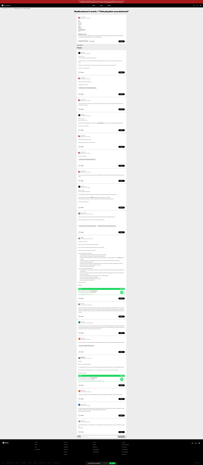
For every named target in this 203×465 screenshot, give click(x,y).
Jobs (36, 447)
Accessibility (35, 462)
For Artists (66, 444)
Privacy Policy (17, 462)
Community (7, 5)
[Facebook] (199, 443)
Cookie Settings (23, 462)
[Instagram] (192, 443)
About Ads (30, 462)
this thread (87, 60)
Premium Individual (125, 444)
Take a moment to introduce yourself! (97, 380)
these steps (108, 2)
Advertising (66, 449)
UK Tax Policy (49, 462)
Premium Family (125, 449)
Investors (65, 451)
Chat (101, 5)
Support (94, 444)
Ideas (109, 5)
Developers (66, 447)
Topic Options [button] (79, 45)
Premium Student (125, 451)
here (91, 123)
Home (8, 8)
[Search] (194, 5)
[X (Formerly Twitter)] (196, 443)
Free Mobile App (96, 449)
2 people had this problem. (83, 41)
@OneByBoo (97, 247)
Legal (3, 462)
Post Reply (121, 436)
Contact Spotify (96, 451)
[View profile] (79, 17)
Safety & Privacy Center (9, 462)
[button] (124, 17)
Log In (197, 5)
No (106, 463)
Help (93, 5)
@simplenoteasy (84, 241)
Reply (121, 41)
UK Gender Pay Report (56, 462)
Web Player (95, 447)
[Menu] (200, 5)
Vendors (65, 454)
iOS (12, 8)
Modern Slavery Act (42, 462)
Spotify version (95, 370)
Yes (111, 463)
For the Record (37, 449)
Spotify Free (124, 454)
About (36, 444)
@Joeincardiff (81, 56)
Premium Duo (124, 447)
